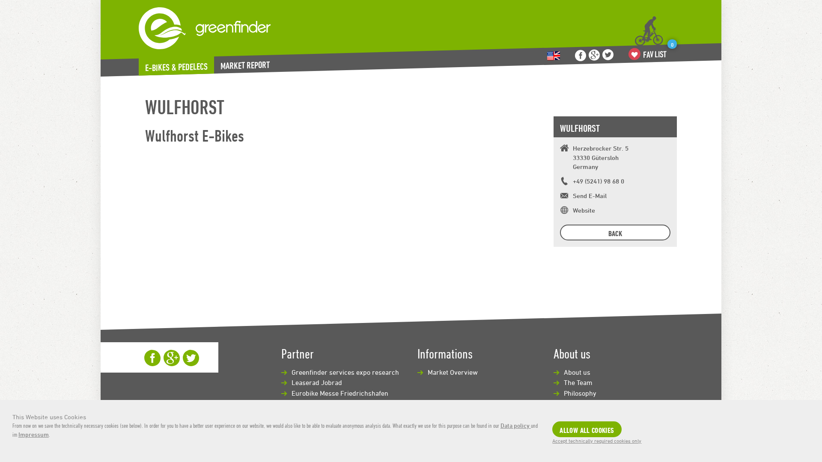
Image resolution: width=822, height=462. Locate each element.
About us (577, 372)
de (553, 55)
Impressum (33, 434)
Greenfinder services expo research (345, 372)
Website (584, 210)
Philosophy (580, 393)
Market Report (245, 65)
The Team (578, 382)
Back (615, 233)
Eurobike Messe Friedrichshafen (340, 393)
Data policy (515, 425)
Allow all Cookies (587, 430)
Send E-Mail (590, 195)
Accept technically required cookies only (596, 441)
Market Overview (453, 372)
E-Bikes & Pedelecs (176, 67)
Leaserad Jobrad (317, 382)
